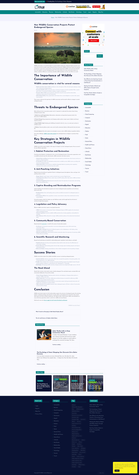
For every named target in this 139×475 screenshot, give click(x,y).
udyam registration (80, 458)
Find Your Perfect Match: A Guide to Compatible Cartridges (78, 388)
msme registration (76, 449)
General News (88, 143)
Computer (87, 119)
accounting (74, 414)
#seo (73, 410)
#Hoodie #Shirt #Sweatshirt (77, 408)
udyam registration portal (77, 464)
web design (74, 466)
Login (89, 13)
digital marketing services (77, 437)
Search (87, 53)
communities (44, 225)
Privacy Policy (38, 415)
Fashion (87, 132)
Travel (84, 13)
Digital (87, 126)
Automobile (38, 13)
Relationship (58, 13)
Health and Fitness (89, 146)
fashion (83, 441)
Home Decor (88, 149)
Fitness (80, 443)
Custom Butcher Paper (76, 429)
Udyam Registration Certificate (78, 460)
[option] (44, 385)
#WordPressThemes (76, 412)
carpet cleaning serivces (77, 425)
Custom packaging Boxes (77, 431)
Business (51, 13)
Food (86, 136)
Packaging (83, 449)
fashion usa (75, 443)
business (79, 423)
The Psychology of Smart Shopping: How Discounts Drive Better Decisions (96, 412)
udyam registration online (77, 462)
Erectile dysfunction (76, 441)
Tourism (87, 170)
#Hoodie (74, 406)
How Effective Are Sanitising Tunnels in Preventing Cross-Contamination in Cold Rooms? (93, 82)
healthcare (79, 445)
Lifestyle (65, 13)
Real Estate (71, 13)
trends (74, 458)
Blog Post (100, 13)
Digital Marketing (76, 435)
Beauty (74, 423)
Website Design (82, 466)
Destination (88, 122)
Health (74, 445)
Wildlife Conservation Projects (74, 307)
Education (44, 13)
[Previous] (100, 374)
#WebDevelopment (80, 410)
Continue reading (57, 346)
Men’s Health (80, 447)
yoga (79, 468)
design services (75, 433)
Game (86, 139)
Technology (79, 13)
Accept (117, 470)
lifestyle (74, 447)
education (74, 439)
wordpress (74, 468)
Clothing (74, 427)
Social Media (88, 163)
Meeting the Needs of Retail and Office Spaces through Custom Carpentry (92, 89)
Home (52, 19)
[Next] (102, 374)
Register (95, 13)
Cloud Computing (89, 116)
